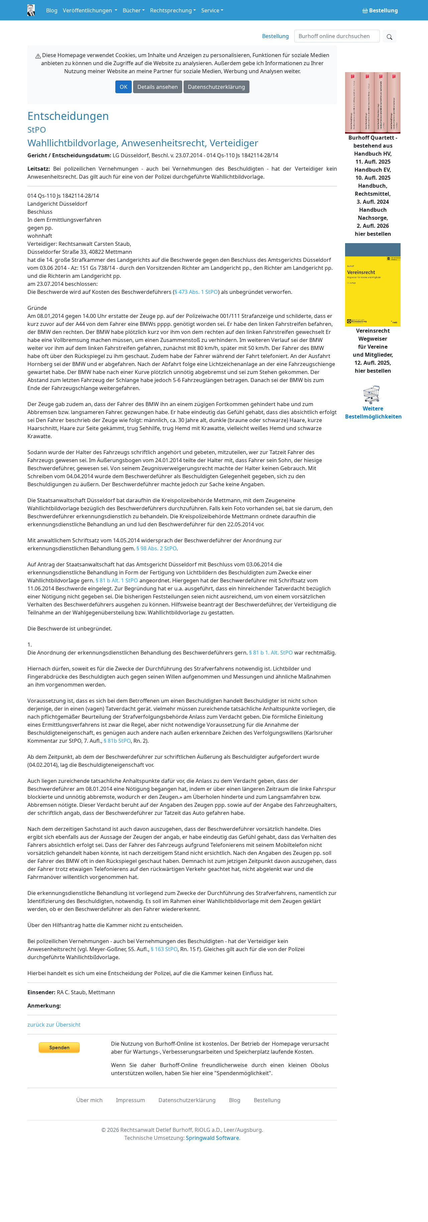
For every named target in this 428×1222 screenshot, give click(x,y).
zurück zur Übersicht (54, 1024)
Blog (52, 10)
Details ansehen (157, 87)
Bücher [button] (132, 10)
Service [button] (210, 10)
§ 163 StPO (164, 949)
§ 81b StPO (117, 740)
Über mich (89, 1100)
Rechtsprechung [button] (171, 10)
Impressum (130, 1100)
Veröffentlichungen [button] (88, 10)
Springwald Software (212, 1138)
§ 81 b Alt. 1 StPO (117, 580)
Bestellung (275, 36)
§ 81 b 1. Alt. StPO (271, 652)
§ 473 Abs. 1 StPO (196, 292)
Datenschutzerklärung (216, 87)
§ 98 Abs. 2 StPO (156, 548)
